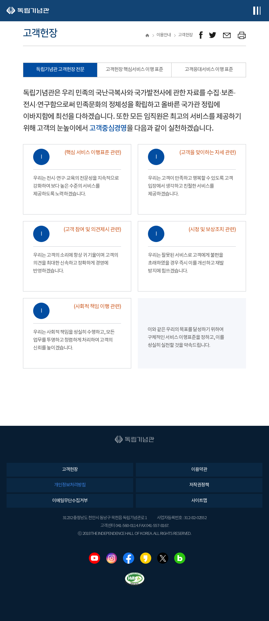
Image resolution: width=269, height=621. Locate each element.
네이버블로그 (179, 558)
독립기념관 (28, 10)
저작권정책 (199, 485)
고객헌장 (70, 469)
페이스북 (128, 558)
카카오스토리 (145, 558)
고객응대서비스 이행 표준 (209, 69)
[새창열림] (201, 35)
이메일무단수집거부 (70, 500)
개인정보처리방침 (70, 485)
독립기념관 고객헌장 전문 (60, 69)
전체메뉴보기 (256, 10)
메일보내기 (227, 35)
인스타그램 (111, 558)
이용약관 (199, 469)
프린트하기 (242, 35)
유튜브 (94, 558)
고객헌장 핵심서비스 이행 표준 (134, 69)
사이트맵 (199, 500)
